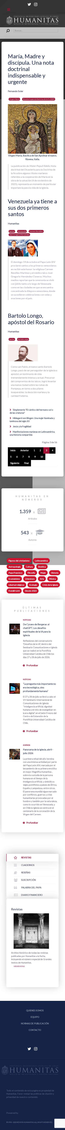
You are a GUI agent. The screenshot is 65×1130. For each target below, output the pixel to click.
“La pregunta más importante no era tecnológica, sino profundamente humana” (39, 687)
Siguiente (14, 463)
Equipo (35, 1017)
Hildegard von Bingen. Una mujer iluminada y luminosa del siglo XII (32, 419)
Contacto (35, 1030)
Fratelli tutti (14, 591)
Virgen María (14, 99)
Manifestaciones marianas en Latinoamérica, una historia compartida (32, 433)
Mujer (43, 573)
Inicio (13, 450)
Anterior (24, 450)
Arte (42, 579)
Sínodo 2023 (31, 591)
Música (52, 579)
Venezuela (22, 231)
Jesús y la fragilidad (21, 426)
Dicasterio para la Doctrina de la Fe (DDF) (39, 99)
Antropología (15, 567)
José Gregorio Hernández (19, 235)
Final (26, 463)
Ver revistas (19, 966)
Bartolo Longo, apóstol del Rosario (31, 318)
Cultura (29, 567)
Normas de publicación (35, 1023)
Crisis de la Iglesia (50, 585)
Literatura (29, 579)
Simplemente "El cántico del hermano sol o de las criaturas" (31, 411)
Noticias (27, 620)
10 (42, 456)
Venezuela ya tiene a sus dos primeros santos (32, 207)
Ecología (33, 585)
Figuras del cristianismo (19, 560)
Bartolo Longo (23, 339)
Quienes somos (35, 1010)
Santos (12, 231)
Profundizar (32, 665)
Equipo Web (31, 1113)
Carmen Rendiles (36, 231)
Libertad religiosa (16, 585)
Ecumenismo (14, 579)
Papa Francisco (15, 573)
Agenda (26, 745)
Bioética (42, 567)
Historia (54, 573)
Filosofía (31, 573)
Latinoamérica (41, 560)
